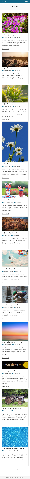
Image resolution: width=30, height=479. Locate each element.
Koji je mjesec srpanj (9, 35)
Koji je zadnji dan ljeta (10, 233)
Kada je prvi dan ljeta (9, 371)
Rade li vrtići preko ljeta (10, 305)
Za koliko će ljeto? (8, 269)
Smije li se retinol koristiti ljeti (12, 408)
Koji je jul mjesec (8, 199)
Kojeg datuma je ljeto (9, 104)
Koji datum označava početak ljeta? (14, 448)
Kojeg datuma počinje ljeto (11, 68)
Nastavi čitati (5, 49)
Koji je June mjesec (8, 164)
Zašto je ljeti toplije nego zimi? (12, 342)
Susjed (4, 1)
